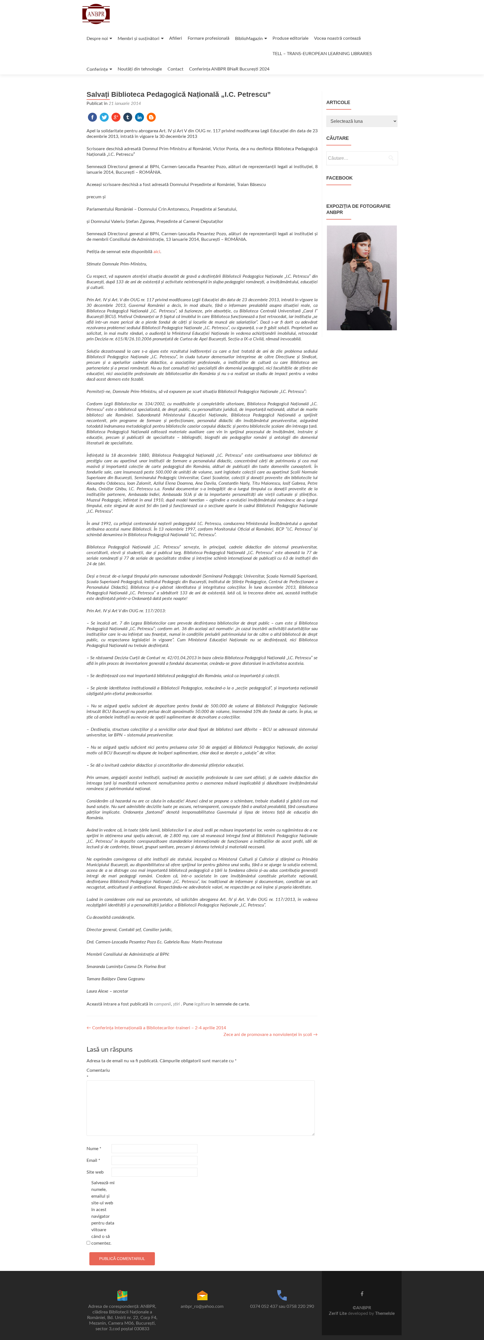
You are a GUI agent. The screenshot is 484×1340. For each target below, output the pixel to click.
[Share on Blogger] (151, 117)
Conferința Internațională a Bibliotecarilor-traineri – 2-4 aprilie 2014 (156, 1028)
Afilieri (175, 38)
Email (93, 1160)
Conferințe (97, 69)
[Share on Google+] (115, 117)
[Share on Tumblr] (127, 117)
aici (156, 251)
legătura (202, 1004)
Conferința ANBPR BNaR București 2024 (229, 69)
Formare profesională (208, 38)
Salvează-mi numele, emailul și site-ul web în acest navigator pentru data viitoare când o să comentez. (103, 1213)
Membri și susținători (138, 38)
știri (176, 1004)
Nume (94, 1148)
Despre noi (97, 38)
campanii (162, 1004)
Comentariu (98, 1073)
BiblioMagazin (249, 38)
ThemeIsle (385, 1313)
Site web (95, 1172)
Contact (175, 69)
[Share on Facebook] (92, 117)
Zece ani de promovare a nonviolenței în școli (271, 1034)
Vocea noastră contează (337, 38)
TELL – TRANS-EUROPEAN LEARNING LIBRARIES (322, 53)
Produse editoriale (290, 38)
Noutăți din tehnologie (140, 69)
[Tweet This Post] (104, 117)
